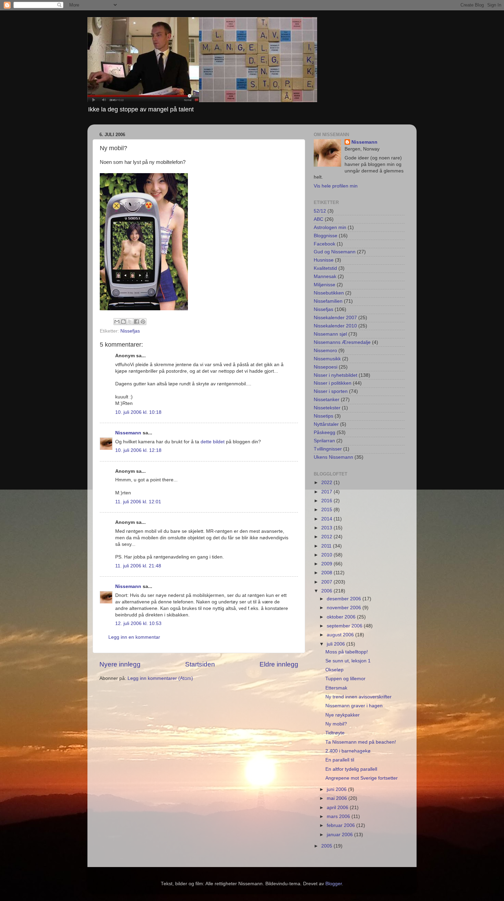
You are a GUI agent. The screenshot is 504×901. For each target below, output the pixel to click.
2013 (327, 527)
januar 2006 (340, 834)
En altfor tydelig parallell (351, 769)
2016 (327, 500)
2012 (327, 536)
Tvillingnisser (328, 449)
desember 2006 (344, 598)
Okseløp (334, 669)
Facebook (324, 244)
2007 (327, 582)
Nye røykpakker (342, 715)
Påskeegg (324, 432)
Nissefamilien (328, 301)
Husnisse (324, 260)
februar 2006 (341, 825)
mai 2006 (337, 798)
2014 (327, 518)
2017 (327, 491)
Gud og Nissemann (335, 251)
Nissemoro (325, 350)
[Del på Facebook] (136, 321)
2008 (327, 572)
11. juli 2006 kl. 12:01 (138, 501)
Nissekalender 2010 (335, 325)
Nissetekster (327, 407)
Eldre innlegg (279, 664)
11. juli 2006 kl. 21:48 (138, 565)
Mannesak (325, 276)
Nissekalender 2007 (335, 317)
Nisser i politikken (332, 383)
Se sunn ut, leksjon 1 (348, 660)
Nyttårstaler (326, 424)
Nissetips (323, 416)
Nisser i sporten (331, 391)
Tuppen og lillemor (345, 678)
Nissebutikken (329, 293)
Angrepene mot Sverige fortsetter (361, 778)
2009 (327, 563)
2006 (327, 590)
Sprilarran (324, 440)
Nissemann (128, 432)
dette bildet (213, 441)
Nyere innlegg (120, 664)
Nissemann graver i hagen (354, 705)
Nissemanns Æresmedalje (342, 342)
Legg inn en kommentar (134, 637)
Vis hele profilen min (336, 186)
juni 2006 (337, 789)
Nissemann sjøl (330, 334)
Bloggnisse (325, 235)
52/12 (320, 211)
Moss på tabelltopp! (346, 651)
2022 (327, 482)
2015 (327, 509)
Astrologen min (330, 227)
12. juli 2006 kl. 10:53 (138, 623)
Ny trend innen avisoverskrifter (358, 696)
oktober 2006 (342, 617)
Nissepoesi (325, 367)
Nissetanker (326, 399)
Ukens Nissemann (333, 457)
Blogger (333, 883)
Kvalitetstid (325, 268)
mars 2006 (339, 816)
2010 (327, 554)
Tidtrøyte (335, 732)
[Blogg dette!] (123, 321)
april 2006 (338, 807)
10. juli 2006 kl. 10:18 (138, 412)
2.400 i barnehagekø (348, 751)
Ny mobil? (336, 723)
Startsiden (200, 664)
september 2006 (345, 625)
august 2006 (341, 634)
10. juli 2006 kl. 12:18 (138, 450)
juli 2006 (336, 644)
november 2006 (344, 607)
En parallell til (339, 759)
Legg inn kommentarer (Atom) (160, 678)
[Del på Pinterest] (143, 321)
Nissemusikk (327, 358)
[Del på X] (130, 321)
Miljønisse (324, 284)
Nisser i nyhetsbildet (335, 375)
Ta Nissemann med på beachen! (360, 742)
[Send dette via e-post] (116, 321)
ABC (318, 219)
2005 (327, 846)
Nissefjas (130, 331)
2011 (327, 546)
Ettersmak (336, 687)
